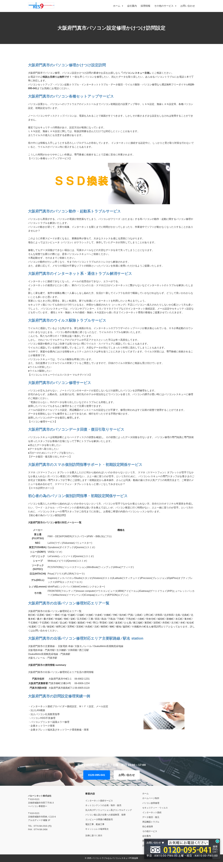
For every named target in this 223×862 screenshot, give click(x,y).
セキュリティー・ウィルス (155, 808)
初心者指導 (147, 826)
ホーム (118, 6)
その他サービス (149, 831)
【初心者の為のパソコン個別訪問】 (47, 515)
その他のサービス (165, 6)
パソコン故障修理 (150, 803)
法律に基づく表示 (93, 835)
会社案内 (132, 6)
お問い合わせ (187, 6)
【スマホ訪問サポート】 (41, 488)
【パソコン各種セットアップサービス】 (50, 158)
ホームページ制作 (150, 798)
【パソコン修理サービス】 (42, 421)
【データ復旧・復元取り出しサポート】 (50, 456)
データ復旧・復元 (150, 817)
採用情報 (145, 6)
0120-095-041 (96, 774)
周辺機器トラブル (150, 822)
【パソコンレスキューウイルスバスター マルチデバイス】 (60, 374)
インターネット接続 (151, 812)
